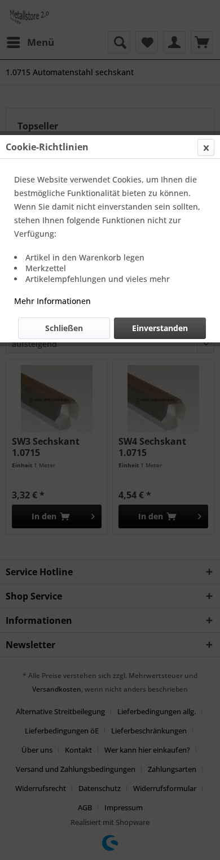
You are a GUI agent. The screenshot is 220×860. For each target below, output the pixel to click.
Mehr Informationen (52, 301)
